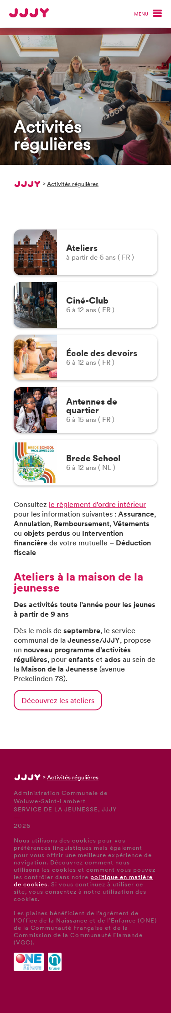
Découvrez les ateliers (57, 700)
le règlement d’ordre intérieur (97, 504)
